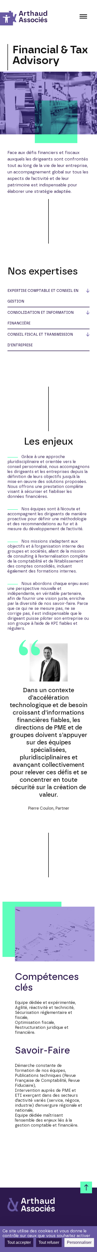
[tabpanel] (48, 721)
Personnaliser (79, 1242)
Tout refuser (49, 1242)
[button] (6, 18)
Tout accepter (19, 1242)
